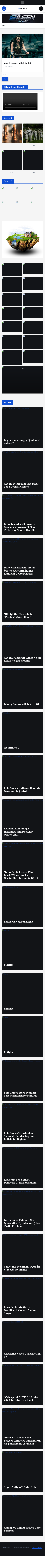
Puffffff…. (10, 965)
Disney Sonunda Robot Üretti (21, 704)
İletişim (8, 1052)
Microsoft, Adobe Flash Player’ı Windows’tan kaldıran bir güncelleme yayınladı (22, 1440)
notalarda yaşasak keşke (18, 921)
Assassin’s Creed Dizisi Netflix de (22, 1355)
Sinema (8, 1008)
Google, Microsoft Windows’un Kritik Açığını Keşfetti (22, 659)
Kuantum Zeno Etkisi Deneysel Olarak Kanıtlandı (20, 1181)
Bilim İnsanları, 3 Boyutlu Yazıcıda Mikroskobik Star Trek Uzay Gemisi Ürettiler (20, 527)
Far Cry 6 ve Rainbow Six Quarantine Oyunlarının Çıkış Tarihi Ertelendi (22, 1223)
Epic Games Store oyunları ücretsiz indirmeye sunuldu (21, 1094)
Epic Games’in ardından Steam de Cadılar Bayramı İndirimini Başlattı (19, 1136)
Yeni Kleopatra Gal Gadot (17, 62)
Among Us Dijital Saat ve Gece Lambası (22, 1529)
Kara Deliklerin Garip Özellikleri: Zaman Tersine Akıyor (20, 1310)
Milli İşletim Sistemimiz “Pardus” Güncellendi (18, 616)
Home (3, 25)
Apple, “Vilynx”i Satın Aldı (20, 1487)
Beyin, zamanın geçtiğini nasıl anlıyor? (22, 442)
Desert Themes (37, 1547)
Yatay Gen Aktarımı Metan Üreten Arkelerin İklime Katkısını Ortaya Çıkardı (19, 570)
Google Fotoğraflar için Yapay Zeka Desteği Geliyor (21, 485)
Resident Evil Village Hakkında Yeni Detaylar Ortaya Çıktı (18, 831)
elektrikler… (11, 747)
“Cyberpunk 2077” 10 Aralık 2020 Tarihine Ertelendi (21, 1399)
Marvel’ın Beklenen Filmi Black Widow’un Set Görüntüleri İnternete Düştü (21, 875)
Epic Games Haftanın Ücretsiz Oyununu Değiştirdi (22, 790)
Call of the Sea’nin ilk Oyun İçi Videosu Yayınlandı (22, 1268)
